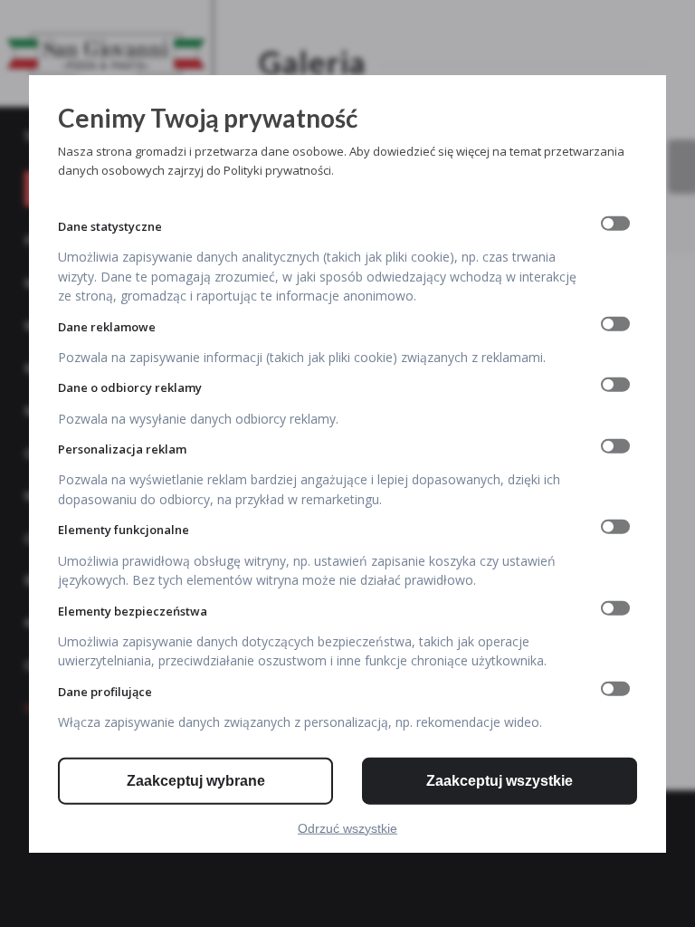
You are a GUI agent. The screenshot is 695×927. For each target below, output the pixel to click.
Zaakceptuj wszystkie (499, 780)
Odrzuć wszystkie (347, 827)
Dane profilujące (105, 691)
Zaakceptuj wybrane (196, 780)
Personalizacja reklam (122, 449)
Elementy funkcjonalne (123, 529)
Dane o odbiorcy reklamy (130, 387)
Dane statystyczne (110, 225)
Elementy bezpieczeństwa (132, 610)
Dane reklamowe (107, 326)
